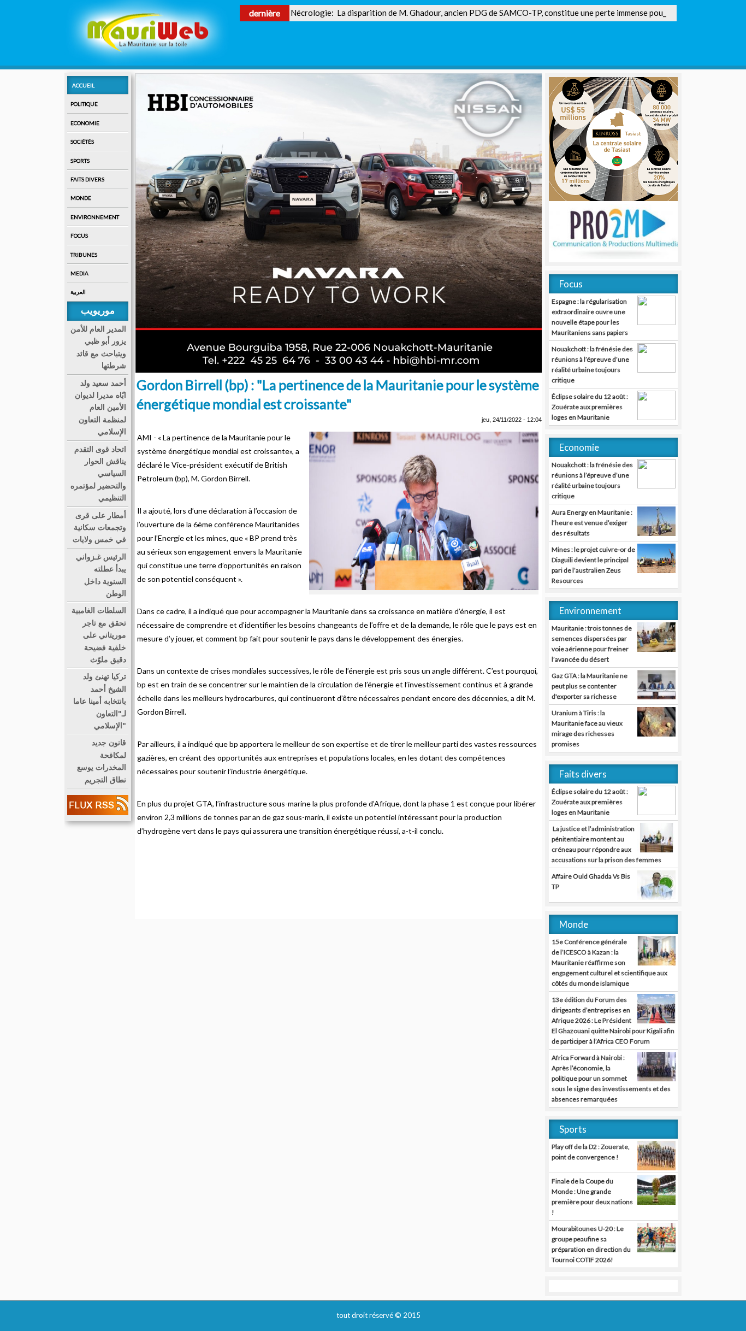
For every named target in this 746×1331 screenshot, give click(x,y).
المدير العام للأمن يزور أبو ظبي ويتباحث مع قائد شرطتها (98, 347)
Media (79, 273)
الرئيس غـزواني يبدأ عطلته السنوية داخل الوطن (101, 575)
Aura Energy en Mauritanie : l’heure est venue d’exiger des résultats (592, 522)
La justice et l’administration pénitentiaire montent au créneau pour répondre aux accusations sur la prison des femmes (606, 844)
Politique (84, 104)
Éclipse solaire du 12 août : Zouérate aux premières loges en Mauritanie (590, 406)
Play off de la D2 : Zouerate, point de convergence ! (591, 1151)
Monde (80, 198)
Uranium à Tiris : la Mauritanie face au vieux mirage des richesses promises (587, 728)
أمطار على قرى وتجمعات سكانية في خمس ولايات (99, 527)
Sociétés (82, 141)
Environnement (94, 217)
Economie (84, 123)
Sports (80, 160)
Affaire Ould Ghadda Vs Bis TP (591, 881)
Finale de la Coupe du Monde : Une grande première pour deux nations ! (592, 1196)
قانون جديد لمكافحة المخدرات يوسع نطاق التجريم (101, 761)
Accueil (83, 85)
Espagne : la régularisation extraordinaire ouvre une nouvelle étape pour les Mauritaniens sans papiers (590, 317)
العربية (78, 291)
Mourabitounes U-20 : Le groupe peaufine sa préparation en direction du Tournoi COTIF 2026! (591, 1244)
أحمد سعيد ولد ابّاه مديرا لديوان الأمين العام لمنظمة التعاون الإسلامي (100, 408)
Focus (79, 235)
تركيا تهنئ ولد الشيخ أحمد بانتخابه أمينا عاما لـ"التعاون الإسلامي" (99, 701)
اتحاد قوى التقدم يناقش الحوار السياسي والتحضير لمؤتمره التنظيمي (98, 474)
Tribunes (83, 254)
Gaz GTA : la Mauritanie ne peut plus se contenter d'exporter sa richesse (589, 686)
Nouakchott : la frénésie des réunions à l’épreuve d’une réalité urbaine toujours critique (592, 364)
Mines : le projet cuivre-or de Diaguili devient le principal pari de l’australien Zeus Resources (593, 565)
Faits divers (87, 179)
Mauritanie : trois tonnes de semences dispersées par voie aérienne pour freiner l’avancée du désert (592, 643)
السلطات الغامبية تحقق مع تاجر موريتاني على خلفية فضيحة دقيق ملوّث (99, 635)
